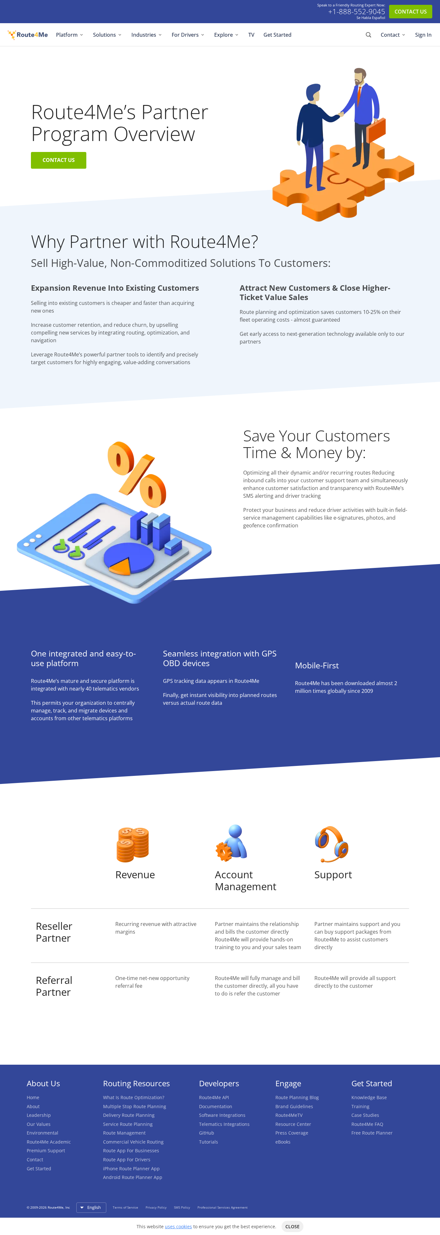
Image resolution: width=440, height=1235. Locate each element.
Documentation (215, 1106)
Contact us (59, 160)
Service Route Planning (128, 1124)
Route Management (124, 1133)
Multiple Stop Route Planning (134, 1106)
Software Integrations (222, 1115)
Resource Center (293, 1124)
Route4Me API (214, 1097)
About (33, 1106)
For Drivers (185, 34)
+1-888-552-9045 (356, 11)
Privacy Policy (156, 1207)
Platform (67, 34)
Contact (390, 34)
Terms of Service (126, 1207)
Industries (143, 34)
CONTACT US (411, 11)
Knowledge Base (369, 1097)
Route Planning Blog (297, 1097)
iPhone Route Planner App (131, 1168)
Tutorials (208, 1142)
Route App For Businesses (131, 1150)
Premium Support (46, 1150)
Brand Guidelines (294, 1106)
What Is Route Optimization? (133, 1097)
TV (251, 34)
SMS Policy (182, 1207)
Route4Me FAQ (367, 1124)
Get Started (277, 34)
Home (33, 1097)
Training (360, 1106)
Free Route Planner (372, 1133)
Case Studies (365, 1115)
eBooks (283, 1142)
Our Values (39, 1124)
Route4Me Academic (49, 1142)
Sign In (423, 34)
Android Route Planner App (132, 1177)
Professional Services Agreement (222, 1207)
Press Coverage (291, 1133)
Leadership (39, 1115)
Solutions (104, 34)
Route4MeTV (288, 1115)
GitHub (206, 1133)
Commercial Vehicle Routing (133, 1142)
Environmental (42, 1133)
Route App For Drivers (126, 1159)
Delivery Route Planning (129, 1115)
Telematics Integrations (224, 1124)
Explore (223, 34)
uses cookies (178, 1226)
